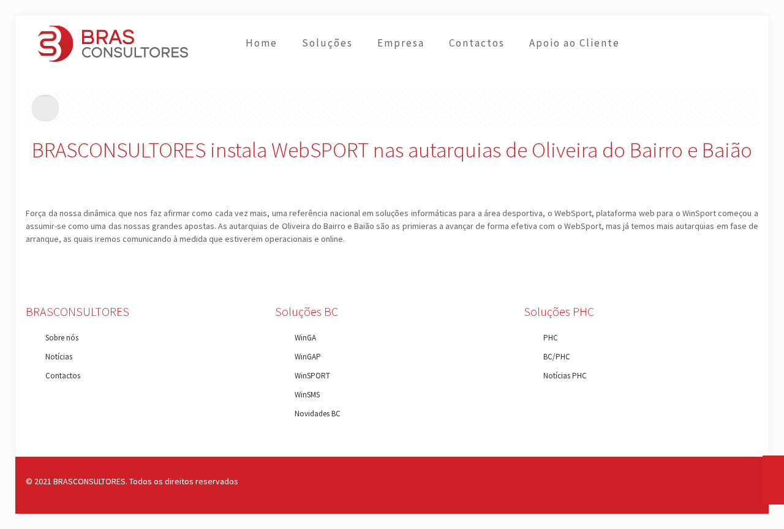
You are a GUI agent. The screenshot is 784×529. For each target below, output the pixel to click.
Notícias (58, 356)
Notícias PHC (565, 375)
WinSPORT (312, 375)
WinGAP (308, 356)
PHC (550, 337)
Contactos (62, 375)
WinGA (305, 337)
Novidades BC (318, 413)
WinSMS (307, 394)
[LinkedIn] (713, 481)
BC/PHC (556, 356)
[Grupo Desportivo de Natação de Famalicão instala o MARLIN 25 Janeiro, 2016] (773, 480)
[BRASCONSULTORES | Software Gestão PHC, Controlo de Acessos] (113, 42)
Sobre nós (61, 337)
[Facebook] (697, 481)
